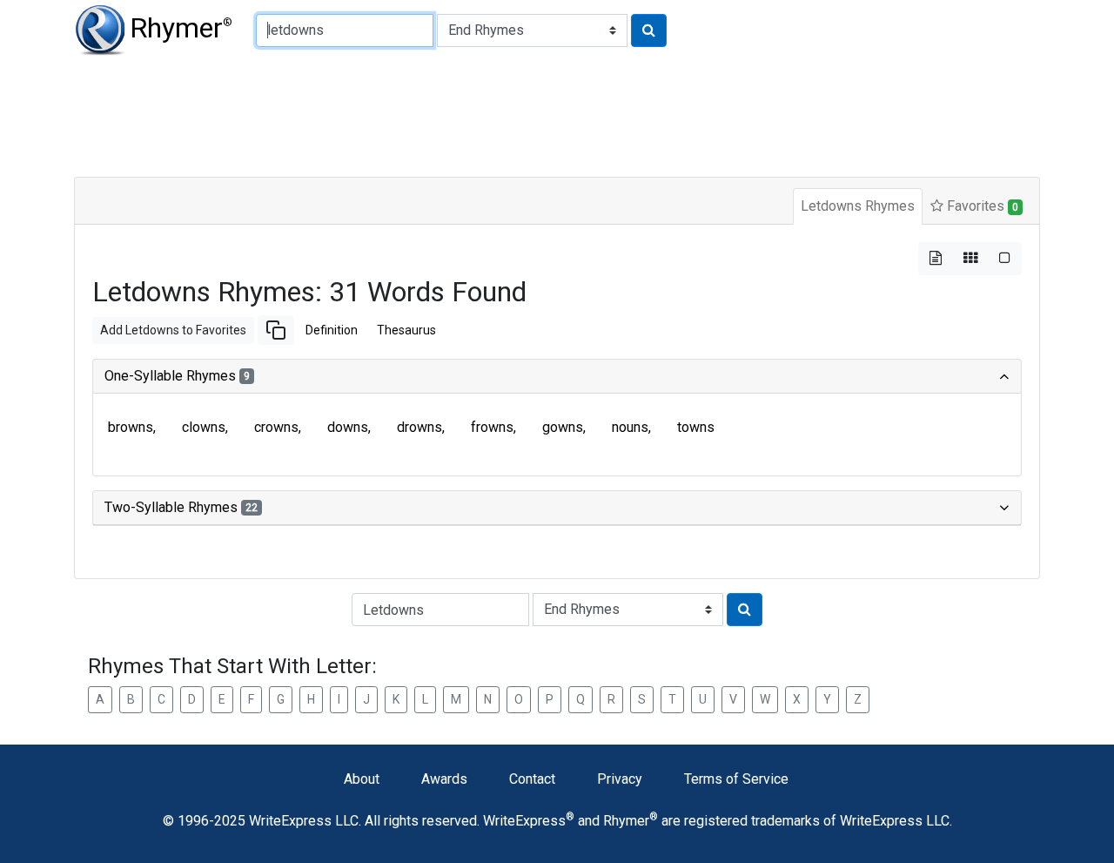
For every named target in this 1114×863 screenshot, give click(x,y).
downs (347, 427)
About (361, 779)
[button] (276, 330)
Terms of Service (736, 779)
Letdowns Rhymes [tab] (858, 206)
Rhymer (181, 27)
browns (130, 427)
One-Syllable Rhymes (177, 375)
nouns (630, 427)
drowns (419, 427)
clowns (203, 427)
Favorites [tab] (980, 206)
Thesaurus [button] (406, 330)
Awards (444, 779)
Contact (532, 779)
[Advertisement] (496, 113)
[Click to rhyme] (649, 30)
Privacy (619, 779)
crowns (276, 427)
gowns (562, 427)
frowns (492, 427)
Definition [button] (331, 330)
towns (696, 427)
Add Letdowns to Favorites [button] (173, 330)
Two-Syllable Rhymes (181, 507)
